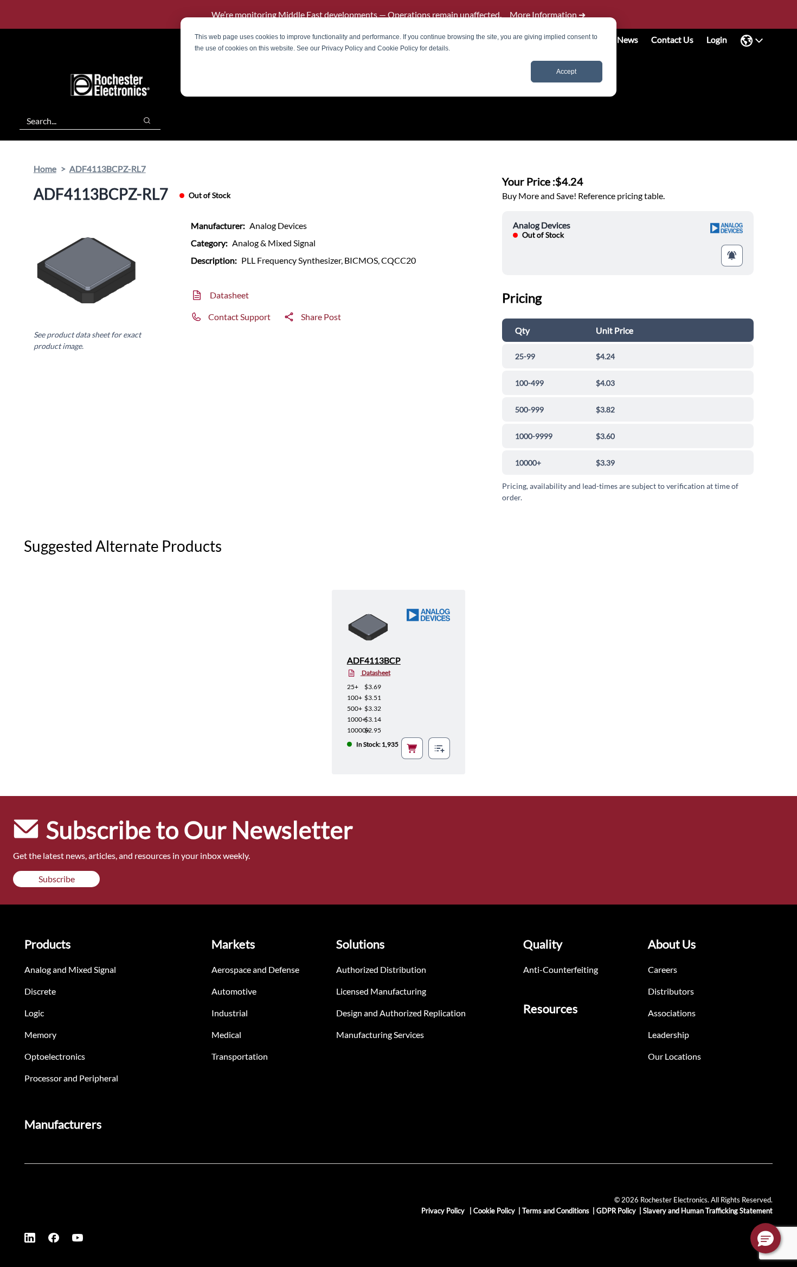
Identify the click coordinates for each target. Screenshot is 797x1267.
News (627, 39)
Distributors (671, 991)
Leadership (668, 1034)
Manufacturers (63, 1124)
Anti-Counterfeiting (560, 969)
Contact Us (672, 39)
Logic (34, 1013)
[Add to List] (439, 748)
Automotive (233, 991)
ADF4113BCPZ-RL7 (107, 168)
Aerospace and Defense (255, 969)
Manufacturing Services (380, 1034)
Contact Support (239, 316)
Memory (40, 1034)
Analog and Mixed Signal (70, 969)
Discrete (40, 991)
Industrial (229, 1013)
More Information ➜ (548, 14)
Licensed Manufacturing (381, 991)
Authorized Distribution (381, 969)
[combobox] (72, 120)
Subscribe (56, 879)
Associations (672, 1013)
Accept (566, 71)
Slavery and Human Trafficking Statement (708, 1210)
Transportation (239, 1056)
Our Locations (674, 1056)
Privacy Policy (443, 1210)
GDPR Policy (616, 1210)
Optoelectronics (54, 1056)
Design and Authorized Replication (401, 1013)
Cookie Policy (494, 1210)
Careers (662, 969)
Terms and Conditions (555, 1210)
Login (716, 39)
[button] (765, 1238)
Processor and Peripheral (71, 1078)
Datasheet (229, 295)
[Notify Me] (732, 255)
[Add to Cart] (412, 748)
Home (45, 168)
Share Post (321, 316)
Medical (226, 1034)
